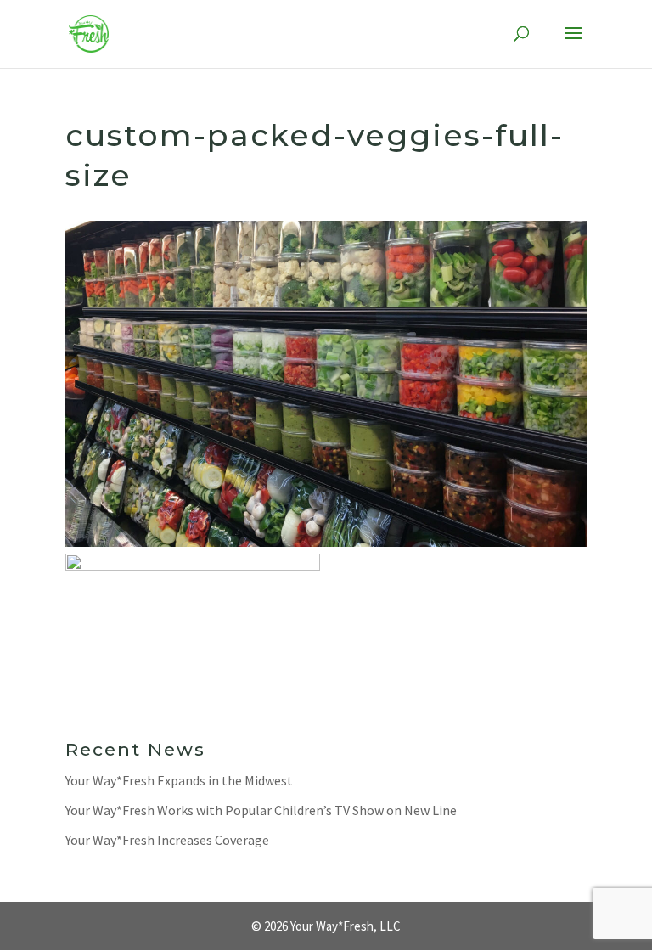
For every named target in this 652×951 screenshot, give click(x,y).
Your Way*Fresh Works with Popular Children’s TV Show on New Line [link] (261, 810)
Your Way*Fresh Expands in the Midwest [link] (179, 780)
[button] (573, 44)
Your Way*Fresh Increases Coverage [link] (167, 839)
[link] (89, 33)
